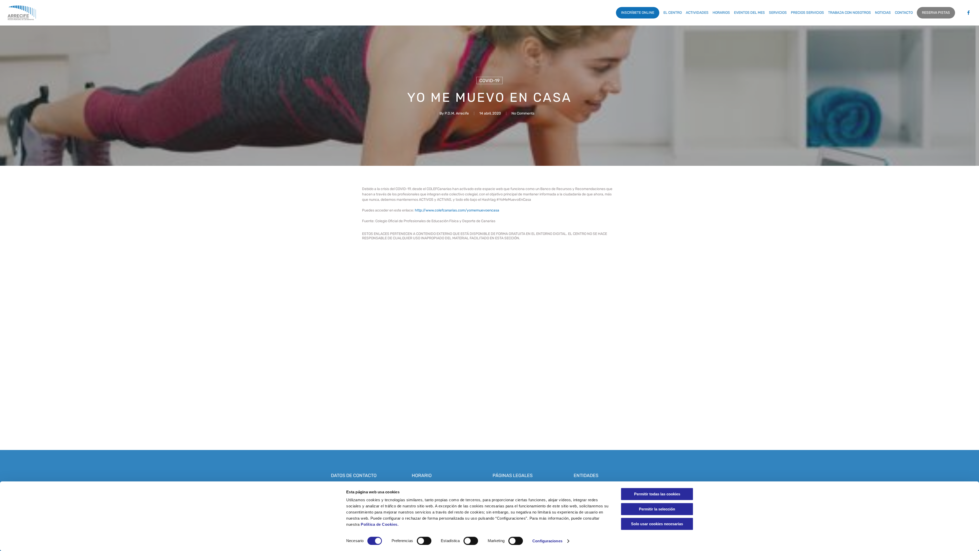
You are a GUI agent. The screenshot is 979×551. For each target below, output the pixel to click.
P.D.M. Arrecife (457, 113)
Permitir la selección (657, 509)
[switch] (424, 541)
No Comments (522, 113)
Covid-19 (489, 80)
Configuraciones (547, 541)
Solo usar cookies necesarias (657, 524)
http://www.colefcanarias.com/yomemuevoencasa (457, 210)
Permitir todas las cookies (657, 494)
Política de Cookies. (379, 524)
